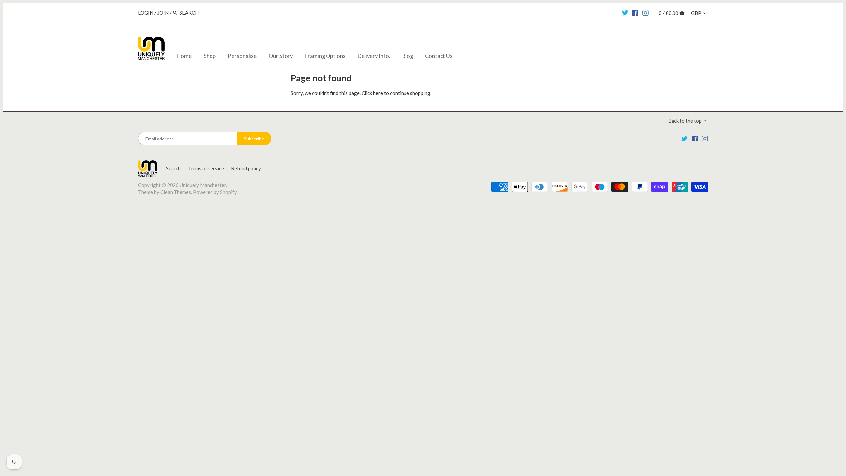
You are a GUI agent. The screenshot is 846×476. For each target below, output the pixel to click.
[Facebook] (635, 12)
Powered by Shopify (215, 192)
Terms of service (206, 168)
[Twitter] (625, 12)
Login (145, 13)
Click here (372, 93)
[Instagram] (645, 12)
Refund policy (246, 168)
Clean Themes (175, 192)
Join (163, 13)
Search (173, 168)
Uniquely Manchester (203, 185)
